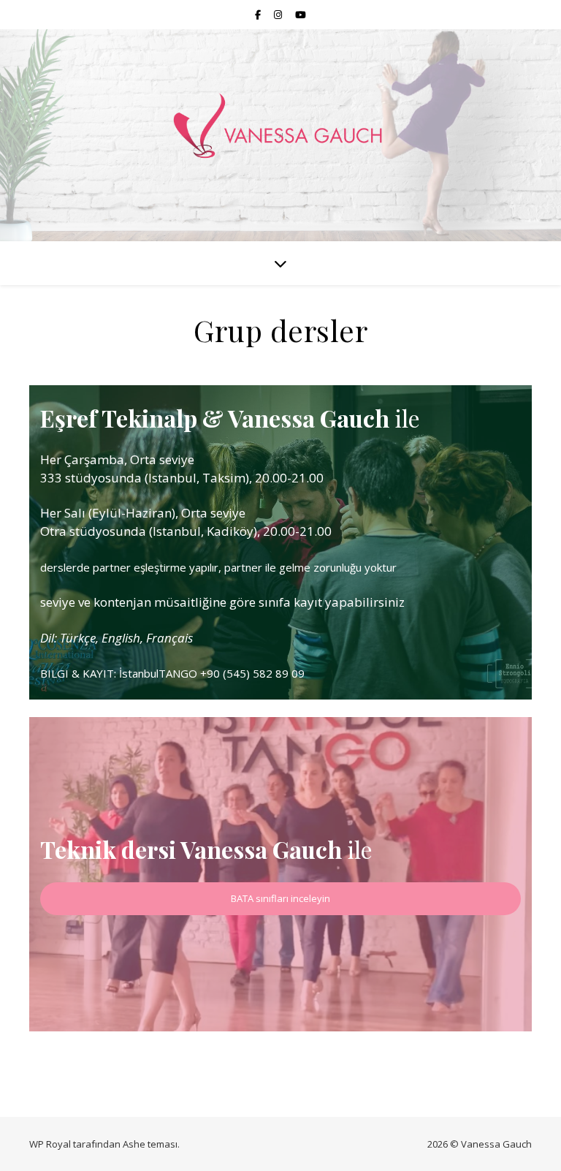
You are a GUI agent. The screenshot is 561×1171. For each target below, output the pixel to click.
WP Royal (50, 1144)
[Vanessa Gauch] (280, 126)
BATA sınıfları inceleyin (280, 898)
